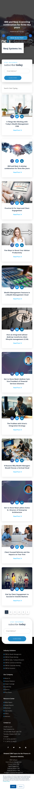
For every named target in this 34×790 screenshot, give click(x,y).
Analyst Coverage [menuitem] (9, 684)
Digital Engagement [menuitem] (13, 766)
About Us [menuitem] (7, 678)
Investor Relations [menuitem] (10, 681)
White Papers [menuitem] (8, 702)
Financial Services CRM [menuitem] (13, 770)
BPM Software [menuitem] (13, 760)
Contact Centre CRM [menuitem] (13, 764)
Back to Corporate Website (23, 41)
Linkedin (19, 747)
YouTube (25, 747)
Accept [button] (13, 786)
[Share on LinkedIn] (22, 116)
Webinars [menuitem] (7, 716)
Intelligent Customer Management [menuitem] (13, 772)
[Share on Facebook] (12, 116)
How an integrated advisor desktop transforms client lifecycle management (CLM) (17, 337)
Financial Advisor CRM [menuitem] (13, 768)
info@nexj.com (7, 727)
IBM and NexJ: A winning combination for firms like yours (17, 24)
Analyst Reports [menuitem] (9, 705)
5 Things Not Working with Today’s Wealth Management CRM (17, 124)
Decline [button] (20, 786)
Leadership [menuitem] (8, 687)
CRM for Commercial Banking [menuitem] (13, 663)
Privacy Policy (6, 781)
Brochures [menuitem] (8, 708)
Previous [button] (3, 35)
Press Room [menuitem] (8, 692)
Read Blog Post (17, 38)
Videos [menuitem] (7, 713)
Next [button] (30, 35)
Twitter (13, 747)
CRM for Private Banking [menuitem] (11, 657)
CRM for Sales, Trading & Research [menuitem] (14, 660)
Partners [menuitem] (7, 689)
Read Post (17, 130)
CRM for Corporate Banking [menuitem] (12, 665)
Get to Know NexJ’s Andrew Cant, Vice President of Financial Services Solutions (17, 381)
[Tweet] (17, 116)
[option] (17, 32)
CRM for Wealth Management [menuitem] (13, 654)
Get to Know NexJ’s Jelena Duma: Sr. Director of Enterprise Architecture (17, 510)
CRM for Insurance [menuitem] (10, 668)
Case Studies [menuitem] (8, 711)
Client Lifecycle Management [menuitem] (13, 762)
